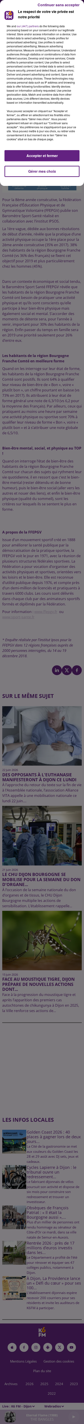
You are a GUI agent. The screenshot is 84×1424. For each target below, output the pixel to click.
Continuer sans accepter (59, 4)
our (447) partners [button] (28, 26)
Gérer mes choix (42, 171)
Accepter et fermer (42, 155)
